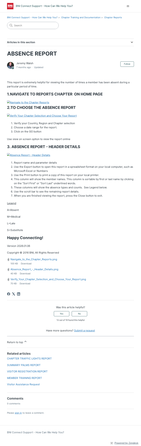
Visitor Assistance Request (23, 384)
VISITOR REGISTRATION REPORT (27, 371)
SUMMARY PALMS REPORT (24, 365)
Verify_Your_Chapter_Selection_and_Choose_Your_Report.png (48, 279)
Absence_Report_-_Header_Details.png (34, 269)
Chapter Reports (113, 17)
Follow (127, 64)
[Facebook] (8, 293)
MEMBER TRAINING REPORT (24, 378)
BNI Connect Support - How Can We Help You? (32, 17)
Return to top (15, 342)
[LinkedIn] (18, 293)
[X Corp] (13, 293)
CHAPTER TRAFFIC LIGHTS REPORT (29, 358)
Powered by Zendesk (126, 443)
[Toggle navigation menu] (128, 6)
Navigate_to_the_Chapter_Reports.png (33, 259)
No (79, 313)
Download (26, 263)
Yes (61, 313)
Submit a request (84, 330)
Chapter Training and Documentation (81, 17)
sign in (18, 412)
